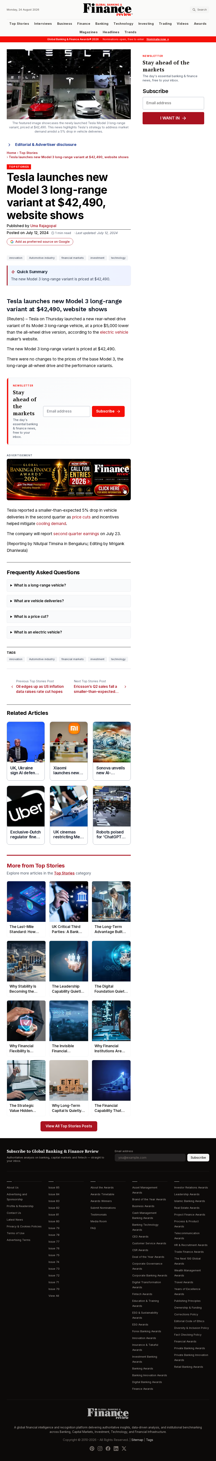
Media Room (98, 1221)
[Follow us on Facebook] (108, 1448)
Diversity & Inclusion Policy (191, 1327)
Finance (83, 23)
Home (11, 153)
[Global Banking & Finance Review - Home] (107, 9)
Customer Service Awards (149, 1243)
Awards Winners (101, 1201)
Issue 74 (54, 1262)
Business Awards (143, 1206)
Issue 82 (54, 1207)
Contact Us (14, 1212)
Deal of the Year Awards (148, 1256)
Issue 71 (54, 1282)
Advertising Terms (18, 1240)
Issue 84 (54, 1194)
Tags (149, 1440)
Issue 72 (54, 1275)
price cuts (81, 517)
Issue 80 (54, 1221)
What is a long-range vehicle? (40, 585)
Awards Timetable (102, 1194)
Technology (123, 23)
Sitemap (137, 1440)
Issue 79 (54, 1228)
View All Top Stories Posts (69, 1126)
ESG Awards (140, 1324)
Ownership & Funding (188, 1307)
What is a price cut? (31, 617)
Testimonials (98, 1214)
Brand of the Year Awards (149, 1199)
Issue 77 (54, 1241)
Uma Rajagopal (43, 226)
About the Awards (102, 1187)
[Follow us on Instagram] (100, 1448)
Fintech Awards (142, 1294)
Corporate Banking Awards (149, 1275)
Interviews (43, 23)
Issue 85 (54, 1187)
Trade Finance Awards (189, 1251)
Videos (183, 23)
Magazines (89, 32)
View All (54, 1295)
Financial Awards (185, 1341)
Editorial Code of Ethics (189, 1321)
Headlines (111, 32)
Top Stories (19, 23)
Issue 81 (54, 1214)
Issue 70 (54, 1289)
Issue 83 (54, 1201)
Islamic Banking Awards (189, 1201)
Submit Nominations (103, 1207)
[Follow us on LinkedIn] (116, 1448)
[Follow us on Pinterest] (92, 1448)
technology (118, 257)
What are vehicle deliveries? (39, 601)
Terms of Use (15, 1233)
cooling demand (51, 523)
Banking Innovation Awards (149, 1375)
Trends (130, 32)
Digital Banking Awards (147, 1382)
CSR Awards (140, 1250)
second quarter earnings (76, 534)
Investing (146, 23)
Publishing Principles (187, 1300)
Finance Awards (142, 1388)
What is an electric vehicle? (38, 632)
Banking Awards (142, 1368)
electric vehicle (114, 332)
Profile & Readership (20, 1206)
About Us (13, 1187)
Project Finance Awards (189, 1214)
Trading (165, 23)
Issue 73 (54, 1268)
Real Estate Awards (187, 1207)
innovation (15, 257)
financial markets (72, 257)
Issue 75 (54, 1255)
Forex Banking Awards (146, 1331)
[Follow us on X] (124, 1448)
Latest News (15, 1219)
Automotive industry (42, 257)
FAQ (93, 1228)
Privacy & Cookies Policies (24, 1226)
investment (97, 257)
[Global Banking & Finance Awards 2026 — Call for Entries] (69, 479)
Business (64, 23)
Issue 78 (54, 1234)
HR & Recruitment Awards (191, 1245)
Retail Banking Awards (188, 1366)
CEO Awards (140, 1236)
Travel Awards (183, 1282)
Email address (124, 1151)
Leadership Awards (187, 1194)
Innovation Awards (144, 1338)
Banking (101, 23)
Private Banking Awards (189, 1348)
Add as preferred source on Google (42, 241)
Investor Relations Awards (191, 1187)
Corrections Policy (186, 1314)
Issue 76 (54, 1248)
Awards (200, 23)
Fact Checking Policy (187, 1334)
